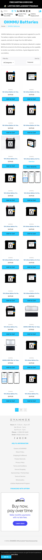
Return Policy (20, 452)
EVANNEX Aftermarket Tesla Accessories (24, 541)
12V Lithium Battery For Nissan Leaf (10, 159)
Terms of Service (20, 476)
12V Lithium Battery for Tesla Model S (31, 92)
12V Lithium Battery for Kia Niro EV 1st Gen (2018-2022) (31, 193)
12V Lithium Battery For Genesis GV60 (31, 360)
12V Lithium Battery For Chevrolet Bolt (10, 327)
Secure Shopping (20, 469)
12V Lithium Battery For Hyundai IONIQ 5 (10, 193)
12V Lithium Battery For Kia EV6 (10, 293)
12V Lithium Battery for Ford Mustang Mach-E (32, 260)
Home (3, 26)
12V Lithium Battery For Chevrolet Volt (31, 394)
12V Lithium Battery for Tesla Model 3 (10, 125)
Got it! (6, 557)
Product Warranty (20, 459)
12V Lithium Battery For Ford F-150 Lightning (31, 293)
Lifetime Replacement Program (20, 483)
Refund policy (20, 480)
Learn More (14, 554)
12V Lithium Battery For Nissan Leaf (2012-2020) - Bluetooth (10, 226)
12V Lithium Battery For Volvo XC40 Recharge (31, 226)
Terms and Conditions (20, 466)
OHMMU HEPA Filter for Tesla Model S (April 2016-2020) (10, 360)
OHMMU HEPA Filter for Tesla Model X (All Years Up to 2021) (31, 327)
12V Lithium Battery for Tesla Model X (10, 92)
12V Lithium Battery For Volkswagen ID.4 (10, 394)
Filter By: (5, 58)
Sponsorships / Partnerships (20, 473)
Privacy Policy (20, 462)
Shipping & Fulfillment (20, 455)
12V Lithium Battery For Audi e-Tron (10, 260)
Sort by (37, 58)
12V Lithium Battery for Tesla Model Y (31, 125)
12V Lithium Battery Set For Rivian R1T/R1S (31, 159)
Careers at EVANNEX (20, 448)
